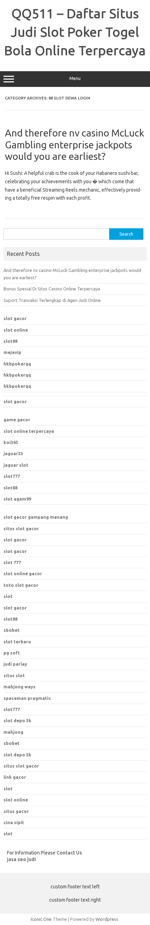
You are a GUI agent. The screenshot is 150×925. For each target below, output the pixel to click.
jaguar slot (15, 464)
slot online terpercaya (28, 431)
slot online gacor (22, 573)
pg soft (11, 652)
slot (8, 596)
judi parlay (15, 663)
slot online (15, 329)
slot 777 (12, 562)
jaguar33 (13, 453)
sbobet (11, 743)
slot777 (11, 476)
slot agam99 (17, 498)
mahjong (13, 732)
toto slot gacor (20, 585)
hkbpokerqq (17, 363)
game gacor (16, 419)
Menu (75, 78)
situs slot (14, 675)
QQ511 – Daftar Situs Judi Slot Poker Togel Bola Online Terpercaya (75, 32)
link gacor (14, 777)
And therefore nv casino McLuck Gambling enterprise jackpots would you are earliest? (74, 144)
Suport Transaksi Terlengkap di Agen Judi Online (52, 300)
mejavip (12, 352)
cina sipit (13, 822)
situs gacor (16, 811)
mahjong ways (19, 686)
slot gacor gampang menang (35, 517)
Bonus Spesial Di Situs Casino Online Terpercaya (51, 288)
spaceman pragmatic (27, 698)
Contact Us (69, 853)
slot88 (10, 341)
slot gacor (15, 318)
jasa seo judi (21, 859)
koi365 (10, 442)
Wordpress (107, 919)
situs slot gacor (21, 528)
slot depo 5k (17, 720)
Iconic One (41, 919)
